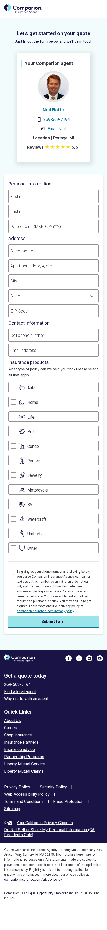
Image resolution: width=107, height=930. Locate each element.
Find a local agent (20, 691)
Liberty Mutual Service (24, 764)
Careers (11, 727)
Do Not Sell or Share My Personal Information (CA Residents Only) (49, 832)
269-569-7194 (56, 119)
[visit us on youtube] (100, 658)
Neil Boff (52, 110)
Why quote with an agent (26, 698)
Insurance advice (19, 749)
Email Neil (57, 128)
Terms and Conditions (24, 801)
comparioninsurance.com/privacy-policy (45, 611)
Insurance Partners (21, 742)
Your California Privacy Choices (45, 822)
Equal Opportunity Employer (48, 893)
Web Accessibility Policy (27, 794)
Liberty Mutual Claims (24, 771)
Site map (12, 808)
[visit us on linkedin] (79, 658)
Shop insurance (18, 735)
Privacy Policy (17, 787)
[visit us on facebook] (68, 658)
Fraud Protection (68, 801)
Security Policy (53, 787)
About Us (12, 720)
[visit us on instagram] (89, 658)
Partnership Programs (24, 756)
